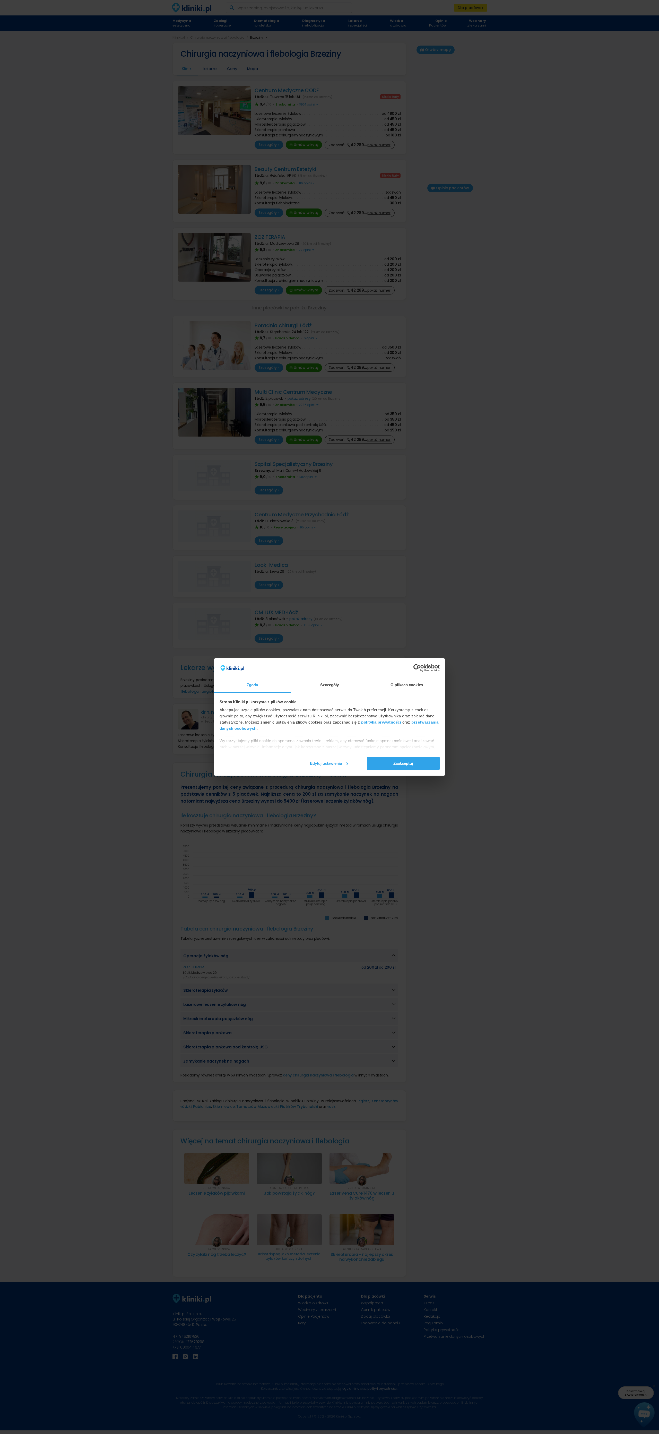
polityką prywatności (381, 722)
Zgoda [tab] (252, 685)
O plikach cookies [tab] (407, 685)
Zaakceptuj (403, 763)
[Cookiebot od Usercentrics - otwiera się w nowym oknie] (417, 668)
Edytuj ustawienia (326, 763)
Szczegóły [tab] (329, 685)
